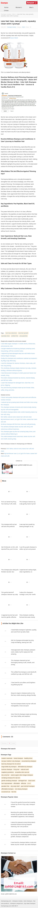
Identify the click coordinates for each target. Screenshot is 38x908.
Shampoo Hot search (8, 749)
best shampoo (28, 901)
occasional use (6, 792)
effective (23, 783)
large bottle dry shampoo (9, 766)
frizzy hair (16, 769)
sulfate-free (14, 336)
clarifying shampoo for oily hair (11, 778)
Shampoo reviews (6, 14)
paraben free (5, 786)
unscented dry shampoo (29, 761)
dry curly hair (5, 775)
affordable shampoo (8, 789)
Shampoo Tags (6, 755)
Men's (31, 7)
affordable (17, 783)
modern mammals (7, 758)
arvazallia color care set (22, 772)
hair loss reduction (11, 333)
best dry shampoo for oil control (11, 764)
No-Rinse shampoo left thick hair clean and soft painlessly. (18, 424)
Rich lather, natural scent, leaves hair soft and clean (16, 417)
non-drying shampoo (21, 789)
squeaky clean (5, 336)
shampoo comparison (16, 903)
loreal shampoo (18, 758)
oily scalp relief (15, 786)
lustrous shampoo (7, 769)
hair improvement (7, 783)
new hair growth (23, 333)
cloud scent (31, 780)
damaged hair (22, 780)
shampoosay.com (22, 444)
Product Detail (14, 38)
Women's (19, 7)
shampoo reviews (17, 901)
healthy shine (28, 758)
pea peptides (23, 336)
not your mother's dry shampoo (11, 761)
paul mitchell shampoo (27, 786)
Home (6, 7)
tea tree (13, 792)
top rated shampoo (29, 903)
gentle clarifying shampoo (9, 780)
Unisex (6, 10)
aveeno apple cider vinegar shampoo (22, 775)
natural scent (25, 769)
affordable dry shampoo (25, 766)
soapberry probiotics (8, 772)
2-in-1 (29, 783)
